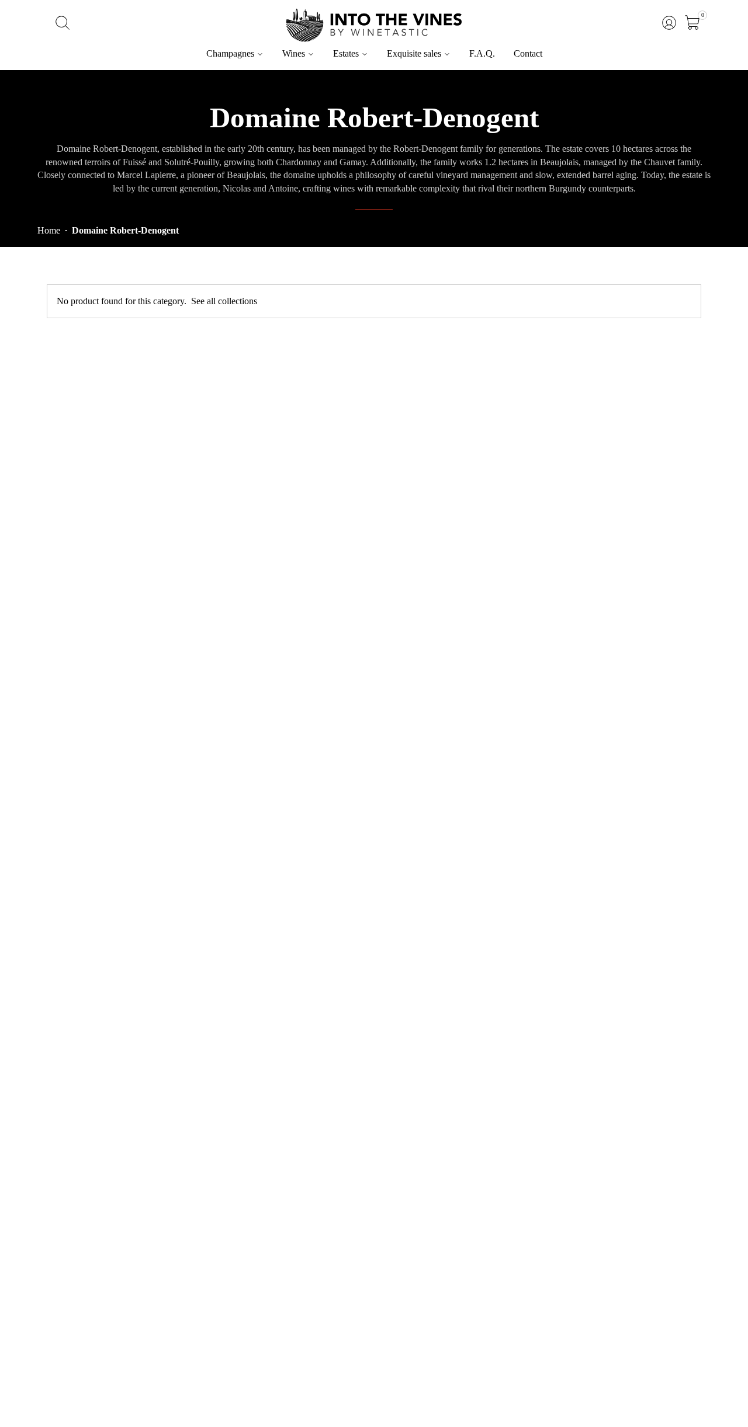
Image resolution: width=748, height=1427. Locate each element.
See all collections (224, 301)
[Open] (692, 23)
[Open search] (62, 23)
